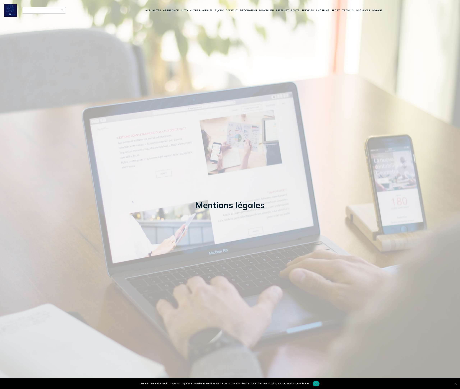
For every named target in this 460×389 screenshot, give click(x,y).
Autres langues (201, 10)
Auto (184, 10)
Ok (316, 383)
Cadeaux (232, 10)
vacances (363, 10)
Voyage (377, 10)
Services (308, 10)
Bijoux (219, 10)
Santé (295, 10)
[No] (455, 383)
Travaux (348, 10)
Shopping (322, 10)
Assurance (171, 10)
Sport (335, 10)
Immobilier (266, 10)
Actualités (153, 10)
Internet (282, 10)
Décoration (248, 10)
